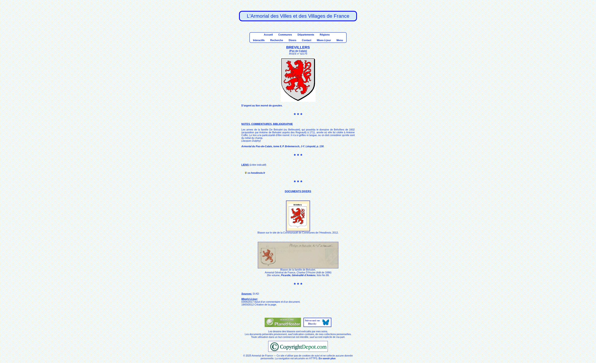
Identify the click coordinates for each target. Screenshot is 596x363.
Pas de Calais (298, 51)
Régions (325, 34)
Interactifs (259, 40)
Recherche (276, 40)
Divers (292, 40)
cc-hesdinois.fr (256, 173)
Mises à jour (324, 40)
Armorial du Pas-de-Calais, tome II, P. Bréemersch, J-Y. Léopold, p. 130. (282, 146)
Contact (306, 40)
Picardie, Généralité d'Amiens (298, 275)
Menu (339, 40)
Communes (285, 34)
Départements (306, 34)
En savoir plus (327, 358)
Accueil (268, 34)
